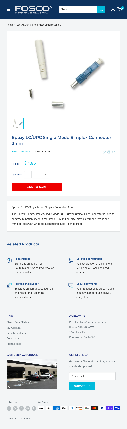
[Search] (101, 9)
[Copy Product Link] (104, 152)
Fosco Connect (21, 151)
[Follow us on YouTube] (27, 408)
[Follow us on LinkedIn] (34, 408)
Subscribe (82, 386)
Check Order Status (18, 322)
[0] (120, 9)
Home (10, 24)
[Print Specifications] (108, 152)
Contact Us (13, 338)
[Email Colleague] (113, 152)
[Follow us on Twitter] (15, 408)
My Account (14, 327)
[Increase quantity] (45, 174)
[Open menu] (8, 9)
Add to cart (37, 186)
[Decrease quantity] (27, 174)
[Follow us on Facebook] (9, 408)
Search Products (16, 333)
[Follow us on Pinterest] (21, 408)
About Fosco (14, 343)
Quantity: (17, 174)
